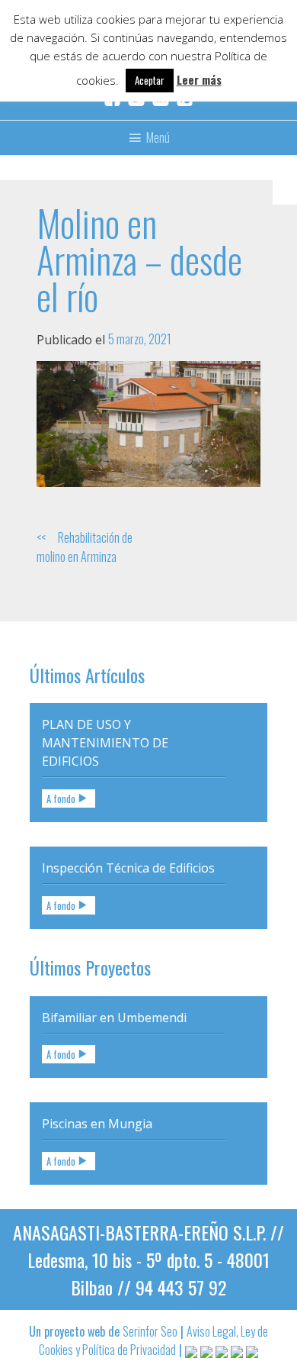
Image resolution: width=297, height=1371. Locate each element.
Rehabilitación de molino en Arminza (85, 547)
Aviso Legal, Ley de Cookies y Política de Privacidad (153, 1340)
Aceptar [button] (149, 80)
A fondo (60, 799)
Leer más (199, 79)
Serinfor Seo (150, 1331)
